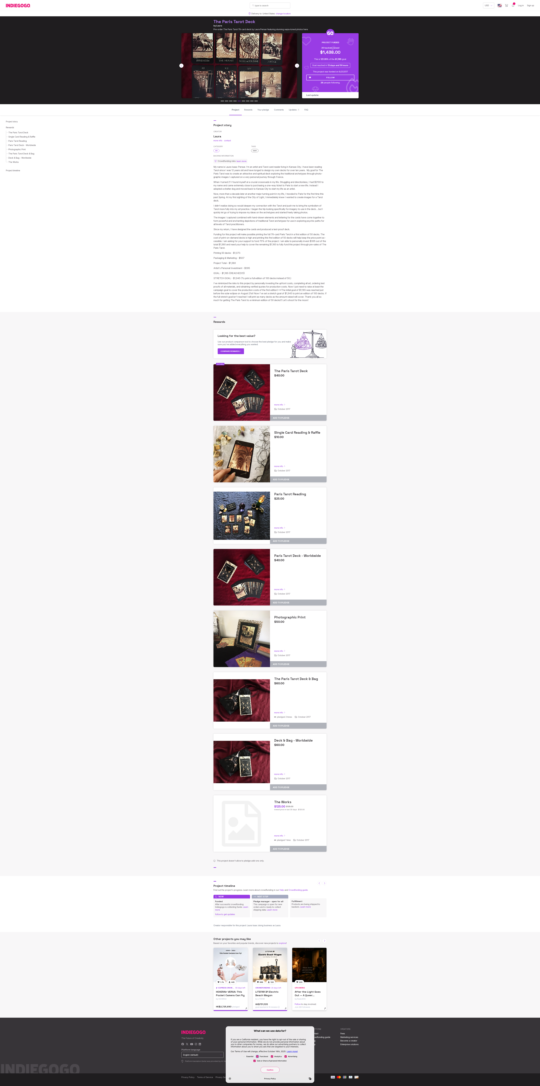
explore (282, 943)
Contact (314, 1033)
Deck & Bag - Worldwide (19, 158)
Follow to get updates (225, 914)
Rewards (10, 127)
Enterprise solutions (349, 1044)
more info (217, 140)
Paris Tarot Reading (17, 141)
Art (216, 151)
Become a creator (348, 1040)
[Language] (499, 5)
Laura (219, 25)
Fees (342, 1033)
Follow (330, 77)
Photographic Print (17, 149)
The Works (13, 162)
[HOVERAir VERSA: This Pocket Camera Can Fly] (230, 965)
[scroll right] (297, 66)
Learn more (272, 910)
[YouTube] (191, 1044)
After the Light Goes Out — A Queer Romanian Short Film (308, 995)
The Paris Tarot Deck (234, 21)
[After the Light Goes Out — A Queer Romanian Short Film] (309, 965)
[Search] (253, 5)
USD (487, 5)
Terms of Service (205, 1077)
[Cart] (506, 5)
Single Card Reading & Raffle (21, 137)
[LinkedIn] (200, 1044)
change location (283, 13)
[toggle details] (247, 1010)
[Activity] (513, 5)
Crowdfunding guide (298, 890)
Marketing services (349, 1037)
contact (227, 140)
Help (282, 890)
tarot (255, 151)
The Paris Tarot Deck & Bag (21, 153)
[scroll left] (181, 66)
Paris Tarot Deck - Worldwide (22, 145)
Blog (313, 1040)
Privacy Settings (223, 1077)
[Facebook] (182, 1044)
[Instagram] (196, 1044)
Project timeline (13, 170)
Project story (12, 121)
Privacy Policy (187, 1077)
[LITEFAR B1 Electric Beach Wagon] (270, 965)
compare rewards (230, 351)
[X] (187, 1044)
